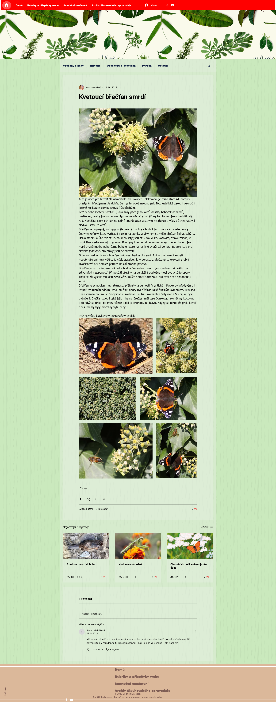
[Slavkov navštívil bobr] (86, 546)
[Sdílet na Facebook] (80, 499)
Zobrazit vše (207, 527)
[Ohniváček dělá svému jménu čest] (190, 546)
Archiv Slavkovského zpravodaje (142, 690)
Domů (120, 669)
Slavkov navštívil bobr (81, 564)
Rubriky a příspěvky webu (137, 676)
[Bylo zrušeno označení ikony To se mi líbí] (89, 649)
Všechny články (73, 65)
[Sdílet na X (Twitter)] (88, 499)
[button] (209, 65)
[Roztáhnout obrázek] (116, 346)
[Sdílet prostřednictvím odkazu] (103, 499)
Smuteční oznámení (132, 683)
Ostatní (163, 65)
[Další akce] (195, 632)
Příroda (147, 65)
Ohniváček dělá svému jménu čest (189, 566)
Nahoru (5, 691)
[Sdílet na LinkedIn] (96, 499)
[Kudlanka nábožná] (138, 546)
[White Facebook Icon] (66, 700)
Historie (95, 65)
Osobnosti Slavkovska (121, 65)
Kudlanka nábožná (130, 564)
